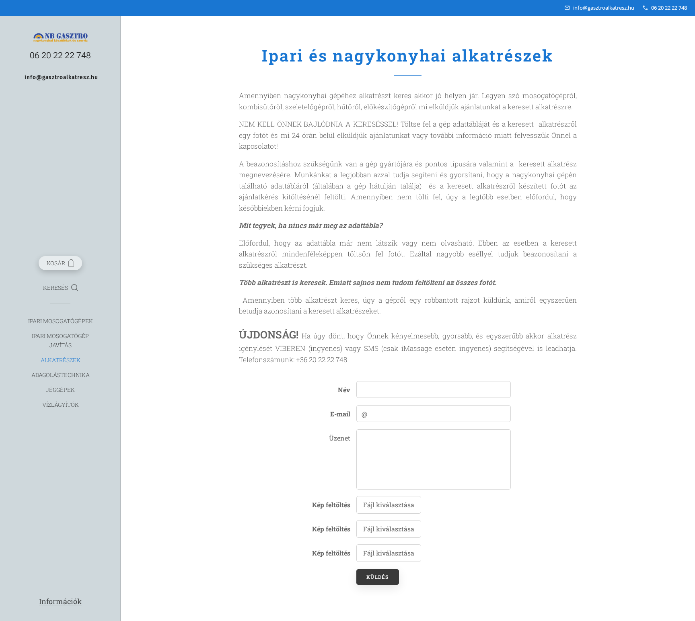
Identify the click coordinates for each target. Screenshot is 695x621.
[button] (60, 287)
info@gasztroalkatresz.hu (603, 7)
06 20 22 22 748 (669, 7)
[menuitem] (60, 321)
